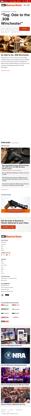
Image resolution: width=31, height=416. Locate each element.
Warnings (3, 411)
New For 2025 (5, 146)
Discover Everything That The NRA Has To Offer (15, 385)
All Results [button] (6, 32)
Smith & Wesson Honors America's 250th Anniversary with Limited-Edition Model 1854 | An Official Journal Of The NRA (15, 179)
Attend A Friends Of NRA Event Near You (13, 404)
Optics (2, 269)
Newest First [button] (16, 32)
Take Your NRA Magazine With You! (11, 345)
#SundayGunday (6, 195)
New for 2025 (4, 189)
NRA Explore (4, 280)
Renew (14, 1)
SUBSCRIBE (8, 227)
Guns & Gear (7, 70)
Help (2, 248)
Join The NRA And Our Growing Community (14, 365)
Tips (2, 271)
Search (24, 29)
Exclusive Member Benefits (7, 287)
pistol (13, 170)
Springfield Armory (6, 170)
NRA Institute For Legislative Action (9, 278)
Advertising (3, 242)
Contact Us (3, 244)
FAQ (2, 246)
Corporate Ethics (19, 409)
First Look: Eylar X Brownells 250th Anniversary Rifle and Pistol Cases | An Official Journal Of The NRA (15, 184)
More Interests (14, 143)
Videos (2, 273)
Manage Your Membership (7, 291)
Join (11, 1)
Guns (2, 267)
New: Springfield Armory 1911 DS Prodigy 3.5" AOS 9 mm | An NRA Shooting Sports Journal (15, 167)
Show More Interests (19, 211)
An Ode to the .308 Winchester (15, 54)
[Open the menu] (28, 5)
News (2, 70)
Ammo (2, 263)
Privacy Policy (3, 409)
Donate (18, 1)
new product (18, 170)
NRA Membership (5, 285)
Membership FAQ (5, 289)
